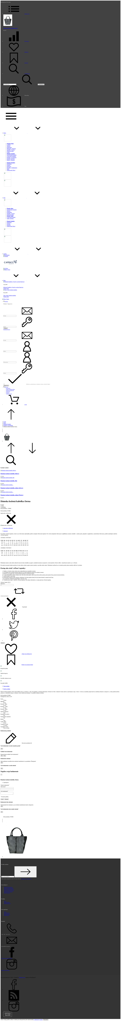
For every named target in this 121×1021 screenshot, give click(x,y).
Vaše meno (3, 786)
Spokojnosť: (6, 782)
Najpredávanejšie (7, 903)
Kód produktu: (4, 695)
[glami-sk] (7, 1016)
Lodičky (9, 144)
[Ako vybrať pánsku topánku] (10, 289)
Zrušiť (2, 799)
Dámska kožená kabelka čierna (10, 28)
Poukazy (7, 392)
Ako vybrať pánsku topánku (9, 295)
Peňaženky (9, 164)
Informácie (8, 388)
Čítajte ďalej (6, 288)
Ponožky (9, 225)
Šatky (8, 169)
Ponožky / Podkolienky (12, 167)
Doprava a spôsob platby (8, 888)
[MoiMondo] (6, 255)
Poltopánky (9, 147)
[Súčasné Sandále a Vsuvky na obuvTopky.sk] (13, 281)
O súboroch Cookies (38, 1019)
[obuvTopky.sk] (5, 299)
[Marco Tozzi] (6, 269)
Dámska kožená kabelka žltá (9, 481)
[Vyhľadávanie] (27, 84)
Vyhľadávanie (41, 84)
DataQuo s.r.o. (22, 977)
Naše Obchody (7, 912)
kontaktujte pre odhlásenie (26, 878)
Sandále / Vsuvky (11, 150)
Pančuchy (9, 166)
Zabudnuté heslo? (6, 329)
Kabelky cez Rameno (11, 157)
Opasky (8, 165)
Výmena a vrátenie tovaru (9, 890)
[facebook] (13, 989)
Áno (4, 755)
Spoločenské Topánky (12, 209)
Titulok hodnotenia (5, 785)
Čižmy (8, 152)
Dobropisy (8, 391)
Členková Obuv (10, 214)
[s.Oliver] (5, 268)
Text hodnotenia (4, 791)
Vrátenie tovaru (9, 393)
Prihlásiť (5, 328)
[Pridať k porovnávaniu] (19, 596)
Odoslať (6, 799)
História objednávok (10, 390)
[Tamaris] (5, 256)
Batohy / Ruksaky (11, 160)
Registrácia (6, 385)
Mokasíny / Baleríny (11, 148)
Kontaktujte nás (7, 914)
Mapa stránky (6, 915)
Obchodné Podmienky (8, 887)
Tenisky (8, 146)
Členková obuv (10, 151)
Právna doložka (7, 892)
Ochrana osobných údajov (9, 889)
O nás (5, 911)
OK (1, 748)
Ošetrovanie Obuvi (11, 170)
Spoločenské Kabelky (12, 155)
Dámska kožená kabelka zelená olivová (12, 488)
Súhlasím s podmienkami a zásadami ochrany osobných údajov (38, 384)
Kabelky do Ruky (11, 158)
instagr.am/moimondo (5, 970)
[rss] (13, 1000)
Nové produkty (7, 902)
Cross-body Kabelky (11, 156)
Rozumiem (46, 1019)
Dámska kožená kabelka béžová (10, 473)
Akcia (5, 901)
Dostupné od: (4, 696)
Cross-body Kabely (11, 217)
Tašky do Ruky (10, 218)
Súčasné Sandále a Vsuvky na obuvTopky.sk (13, 287)
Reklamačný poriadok (8, 891)
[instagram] (13, 1011)
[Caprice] (10, 267)
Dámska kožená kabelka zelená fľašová (12, 495)
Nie (1, 755)
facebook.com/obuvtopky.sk (6, 958)
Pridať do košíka (4, 596)
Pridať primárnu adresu (10, 389)
